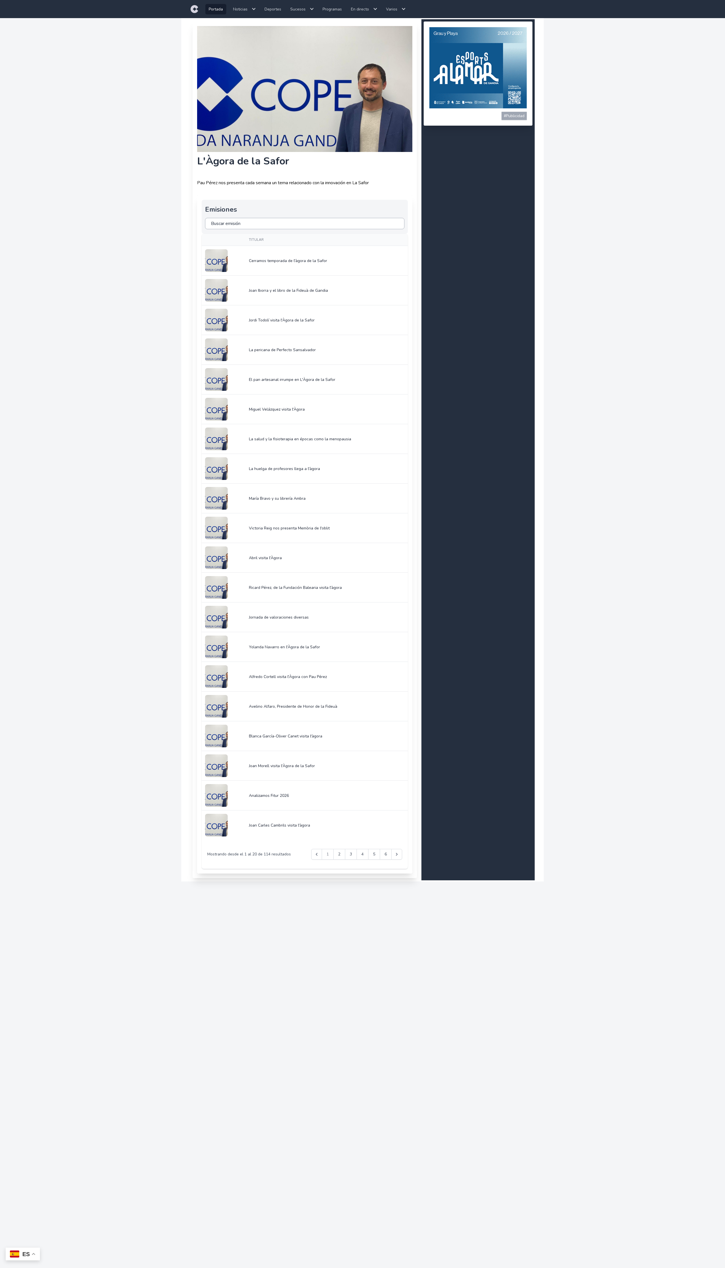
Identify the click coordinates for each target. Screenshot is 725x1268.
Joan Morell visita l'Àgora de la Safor (282, 766)
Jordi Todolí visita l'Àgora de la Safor (282, 320)
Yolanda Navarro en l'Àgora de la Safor (284, 647)
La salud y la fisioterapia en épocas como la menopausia (300, 439)
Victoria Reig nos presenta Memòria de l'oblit (289, 528)
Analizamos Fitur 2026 (269, 795)
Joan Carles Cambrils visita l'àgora (279, 825)
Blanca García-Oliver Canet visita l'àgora (285, 736)
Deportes (273, 9)
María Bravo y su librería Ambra (277, 498)
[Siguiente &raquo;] (396, 854)
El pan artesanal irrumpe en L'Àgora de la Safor (292, 379)
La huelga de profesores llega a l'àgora (284, 468)
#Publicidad (514, 116)
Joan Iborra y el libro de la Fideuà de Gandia (288, 290)
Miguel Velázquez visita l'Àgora (277, 409)
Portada (216, 9)
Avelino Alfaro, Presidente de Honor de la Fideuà (293, 706)
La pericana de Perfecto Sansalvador (282, 350)
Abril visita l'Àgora (265, 558)
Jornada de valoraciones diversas (279, 617)
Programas (332, 9)
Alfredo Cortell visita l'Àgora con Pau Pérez (288, 676)
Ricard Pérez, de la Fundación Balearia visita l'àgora (295, 587)
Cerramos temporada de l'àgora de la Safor (288, 260)
